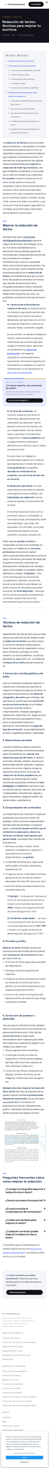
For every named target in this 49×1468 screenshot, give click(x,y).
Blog (4, 1421)
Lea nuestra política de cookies (24, 1453)
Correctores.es (16, 4)
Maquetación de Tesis (12, 1351)
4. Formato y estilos (18, 83)
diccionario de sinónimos (19, 372)
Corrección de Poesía (12, 1392)
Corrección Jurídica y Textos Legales (19, 1397)
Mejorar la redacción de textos (21, 61)
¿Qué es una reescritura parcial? (23, 109)
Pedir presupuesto (17, 1292)
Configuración (24, 1462)
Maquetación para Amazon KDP (16, 1355)
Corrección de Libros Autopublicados (19, 1342)
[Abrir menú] (46, 2)
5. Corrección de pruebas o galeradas (25, 88)
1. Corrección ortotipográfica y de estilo (26, 70)
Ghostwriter (7, 1359)
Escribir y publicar (12, 17)
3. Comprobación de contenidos (23, 79)
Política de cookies (10, 1426)
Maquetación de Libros (12, 1346)
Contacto (6, 1417)
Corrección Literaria (11, 1388)
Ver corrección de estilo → (18, 400)
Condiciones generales (12, 1430)
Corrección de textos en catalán (17, 1401)
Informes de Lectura (11, 1338)
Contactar (36, 4)
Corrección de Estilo (11, 1375)
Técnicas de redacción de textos (22, 66)
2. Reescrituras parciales (20, 75)
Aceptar (24, 1457)
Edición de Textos (10, 1380)
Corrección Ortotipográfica (14, 1371)
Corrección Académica (12, 1384)
